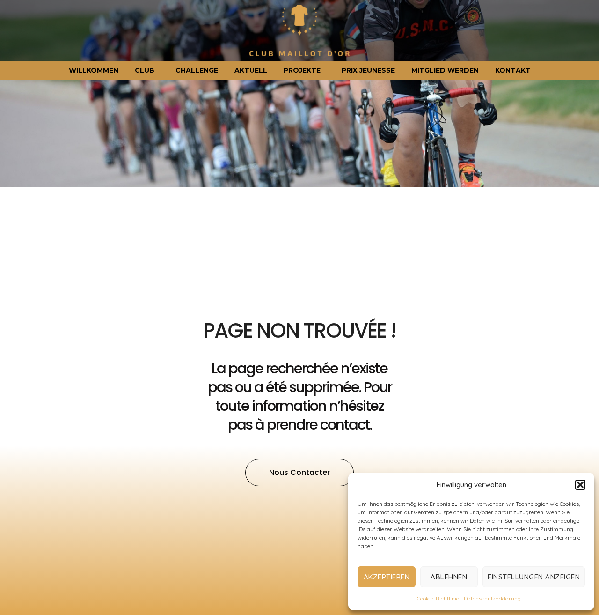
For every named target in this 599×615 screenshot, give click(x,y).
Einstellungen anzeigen (534, 576)
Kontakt (513, 70)
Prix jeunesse (368, 70)
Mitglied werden (445, 70)
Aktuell (250, 70)
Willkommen (93, 70)
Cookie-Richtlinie (438, 598)
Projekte (302, 70)
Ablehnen (449, 576)
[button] (580, 484)
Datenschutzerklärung (492, 598)
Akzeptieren (387, 576)
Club (144, 70)
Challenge (196, 70)
